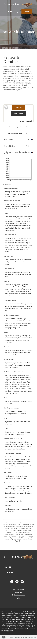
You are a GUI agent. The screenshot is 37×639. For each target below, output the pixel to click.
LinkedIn (17, 582)
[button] (18, 140)
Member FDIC (18, 592)
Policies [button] (7, 567)
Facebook (12, 582)
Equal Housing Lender (19, 595)
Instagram (23, 582)
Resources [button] (8, 572)
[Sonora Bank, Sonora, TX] (18, 5)
